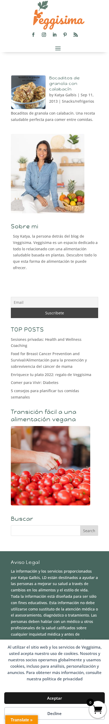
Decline (54, 713)
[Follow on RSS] (75, 34)
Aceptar (54, 698)
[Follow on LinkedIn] (54, 34)
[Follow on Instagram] (44, 34)
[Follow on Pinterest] (65, 34)
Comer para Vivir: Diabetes (34, 382)
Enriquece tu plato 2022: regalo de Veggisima (51, 374)
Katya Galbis (65, 94)
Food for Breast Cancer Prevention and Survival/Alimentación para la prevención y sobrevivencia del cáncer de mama (49, 360)
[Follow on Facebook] (33, 34)
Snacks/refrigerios (78, 101)
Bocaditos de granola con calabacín (64, 83)
